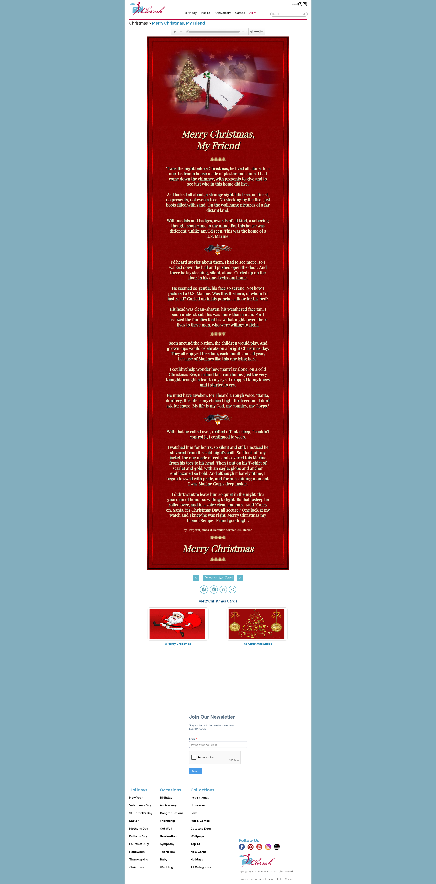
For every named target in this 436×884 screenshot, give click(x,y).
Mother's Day (138, 828)
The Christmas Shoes (257, 643)
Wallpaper (198, 836)
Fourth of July (139, 844)
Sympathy (167, 844)
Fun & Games (200, 820)
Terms (253, 879)
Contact (289, 879)
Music (271, 879)
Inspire (205, 12)
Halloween (137, 851)
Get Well (166, 828)
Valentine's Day (140, 805)
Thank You (167, 851)
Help (280, 879)
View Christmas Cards (218, 601)
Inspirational (199, 797)
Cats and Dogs (201, 828)
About (262, 879)
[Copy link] (223, 589)
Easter (134, 820)
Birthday (191, 12)
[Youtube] (260, 846)
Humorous (198, 805)
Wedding (166, 867)
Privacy (244, 879)
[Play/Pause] (174, 31)
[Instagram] (269, 846)
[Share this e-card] (232, 589)
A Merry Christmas (178, 643)
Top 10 (195, 844)
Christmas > (140, 23)
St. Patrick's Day (140, 813)
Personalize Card (219, 578)
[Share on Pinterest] (214, 589)
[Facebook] (243, 846)
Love (194, 813)
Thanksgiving (138, 859)
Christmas (136, 867)
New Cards (198, 851)
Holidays (197, 859)
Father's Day (138, 836)
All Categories (201, 867)
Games (240, 12)
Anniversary (223, 12)
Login (294, 4)
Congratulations (171, 813)
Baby (163, 859)
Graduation (168, 836)
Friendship (167, 820)
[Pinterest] (251, 846)
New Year (136, 797)
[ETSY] (278, 846)
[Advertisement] (218, 675)
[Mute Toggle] (251, 31)
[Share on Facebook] (204, 589)
